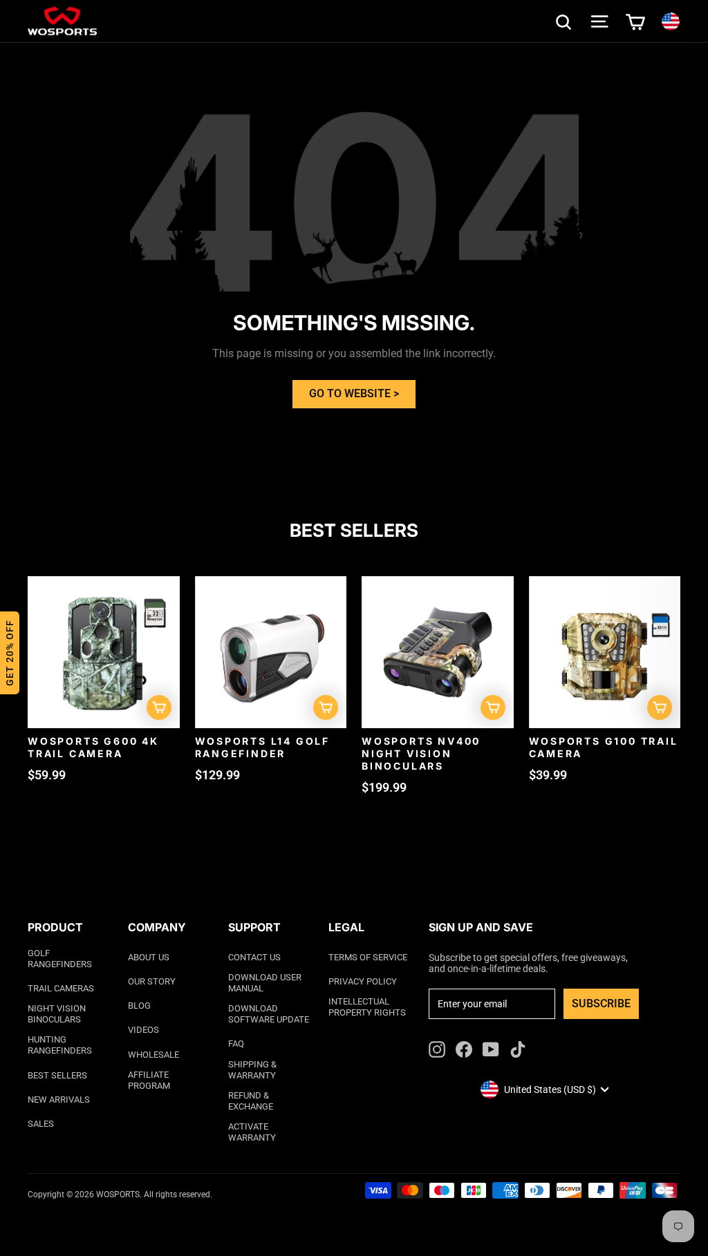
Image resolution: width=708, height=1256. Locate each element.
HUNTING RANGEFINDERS (60, 1045)
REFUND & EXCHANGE (250, 1101)
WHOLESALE (153, 1054)
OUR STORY (152, 981)
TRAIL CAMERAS (61, 988)
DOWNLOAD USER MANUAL (264, 982)
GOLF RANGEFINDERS (60, 958)
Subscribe (601, 1003)
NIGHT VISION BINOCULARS (57, 1014)
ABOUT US (148, 957)
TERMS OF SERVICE (367, 957)
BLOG (139, 1005)
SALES (41, 1124)
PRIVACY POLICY (362, 981)
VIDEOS (143, 1030)
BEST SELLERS (57, 1075)
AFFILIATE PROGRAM (149, 1080)
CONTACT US (254, 957)
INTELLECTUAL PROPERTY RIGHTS (367, 1007)
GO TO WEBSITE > (354, 393)
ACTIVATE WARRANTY (252, 1132)
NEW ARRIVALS (59, 1099)
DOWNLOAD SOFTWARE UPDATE (268, 1014)
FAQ (236, 1043)
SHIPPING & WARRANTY (252, 1070)
